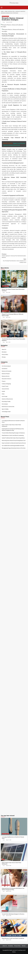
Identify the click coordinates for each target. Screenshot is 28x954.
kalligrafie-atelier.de (5, 811)
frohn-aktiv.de (4, 548)
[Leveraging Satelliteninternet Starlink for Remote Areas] (14, 826)
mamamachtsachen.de (5, 660)
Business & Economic (6, 371)
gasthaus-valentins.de (5, 642)
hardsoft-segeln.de (5, 551)
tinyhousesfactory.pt (5, 470)
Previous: (14, 256)
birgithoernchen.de (5, 589)
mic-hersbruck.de (4, 645)
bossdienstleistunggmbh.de (7, 509)
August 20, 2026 (8, 891)
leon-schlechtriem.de (5, 593)
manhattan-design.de (5, 765)
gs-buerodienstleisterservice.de (8, 573)
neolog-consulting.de (5, 654)
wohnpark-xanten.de (5, 575)
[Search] (26, 7)
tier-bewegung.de (5, 606)
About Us (4, 349)
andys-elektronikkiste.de (6, 506)
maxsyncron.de (4, 704)
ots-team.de (3, 615)
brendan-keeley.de (5, 514)
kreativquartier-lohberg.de (6, 762)
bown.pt (2, 467)
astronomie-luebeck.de (6, 693)
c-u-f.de (2, 794)
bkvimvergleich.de (5, 562)
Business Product (6, 373)
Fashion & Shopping (6, 383)
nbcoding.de (3, 528)
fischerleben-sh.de (5, 624)
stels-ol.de (3, 721)
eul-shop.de (3, 760)
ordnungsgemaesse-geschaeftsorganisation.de (11, 621)
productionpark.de (5, 557)
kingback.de (3, 592)
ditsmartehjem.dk (4, 492)
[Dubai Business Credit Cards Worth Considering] (14, 928)
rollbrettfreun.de (4, 698)
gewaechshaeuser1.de (5, 576)
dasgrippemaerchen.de (6, 766)
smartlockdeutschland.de (6, 649)
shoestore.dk (3, 487)
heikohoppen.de (4, 590)
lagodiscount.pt (4, 462)
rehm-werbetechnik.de (5, 570)
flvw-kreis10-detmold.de (6, 676)
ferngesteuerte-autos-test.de (7, 651)
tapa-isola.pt (3, 472)
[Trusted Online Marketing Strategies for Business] (14, 903)
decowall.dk (3, 498)
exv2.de (2, 670)
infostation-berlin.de (5, 596)
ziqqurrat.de (3, 508)
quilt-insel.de (3, 579)
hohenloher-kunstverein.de (7, 724)
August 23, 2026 (8, 865)
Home (3, 393)
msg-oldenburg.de (5, 757)
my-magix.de (3, 556)
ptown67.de (3, 702)
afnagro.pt (3, 455)
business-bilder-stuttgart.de (7, 782)
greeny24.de (3, 540)
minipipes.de (3, 635)
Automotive (4, 368)
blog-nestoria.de (4, 542)
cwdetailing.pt (4, 476)
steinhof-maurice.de (5, 614)
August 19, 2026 (8, 915)
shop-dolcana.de (4, 772)
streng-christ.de (4, 643)
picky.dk (2, 494)
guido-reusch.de (4, 712)
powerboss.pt (4, 453)
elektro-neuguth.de (5, 768)
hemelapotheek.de (5, 587)
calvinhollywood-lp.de (5, 713)
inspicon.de (3, 802)
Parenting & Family (6, 401)
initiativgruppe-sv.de (5, 604)
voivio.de (3, 696)
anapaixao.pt (3, 458)
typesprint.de (4, 690)
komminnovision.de (5, 598)
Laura (4, 891)
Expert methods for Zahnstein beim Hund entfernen (14, 443)
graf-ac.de (3, 501)
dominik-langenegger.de (6, 637)
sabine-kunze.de (4, 755)
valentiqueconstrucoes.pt (6, 480)
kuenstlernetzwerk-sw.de (6, 626)
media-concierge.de (5, 796)
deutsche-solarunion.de (6, 503)
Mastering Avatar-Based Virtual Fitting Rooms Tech (13, 440)
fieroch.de (3, 559)
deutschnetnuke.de (5, 706)
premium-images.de (5, 609)
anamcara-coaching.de (6, 657)
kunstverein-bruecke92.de (6, 681)
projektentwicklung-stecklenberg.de (8, 618)
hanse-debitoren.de (5, 564)
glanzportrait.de (4, 687)
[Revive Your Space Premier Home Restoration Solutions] (14, 279)
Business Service (5, 376)
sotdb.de (3, 547)
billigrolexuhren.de (5, 665)
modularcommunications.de (7, 620)
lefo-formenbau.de (5, 512)
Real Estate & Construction (8, 406)
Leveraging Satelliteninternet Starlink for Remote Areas (13, 421)
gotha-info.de (4, 790)
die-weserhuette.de (5, 718)
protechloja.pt (4, 459)
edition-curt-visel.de (5, 543)
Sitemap (4, 357)
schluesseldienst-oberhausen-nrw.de (9, 674)
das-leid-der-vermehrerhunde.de (8, 679)
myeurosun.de (4, 511)
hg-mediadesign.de (5, 567)
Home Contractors (5, 16)
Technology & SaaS (6, 411)
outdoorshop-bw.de (5, 582)
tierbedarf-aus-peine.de (6, 707)
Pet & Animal (5, 404)
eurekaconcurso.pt (5, 466)
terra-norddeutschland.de (6, 732)
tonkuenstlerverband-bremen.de (8, 797)
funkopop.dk (3, 495)
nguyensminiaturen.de (5, 754)
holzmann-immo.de (5, 804)
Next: (14, 261)
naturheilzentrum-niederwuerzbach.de (9, 710)
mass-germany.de (4, 554)
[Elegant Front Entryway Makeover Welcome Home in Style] (14, 303)
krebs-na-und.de (4, 729)
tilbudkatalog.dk (4, 483)
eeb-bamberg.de (4, 738)
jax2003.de (3, 617)
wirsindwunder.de (4, 529)
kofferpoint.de (4, 720)
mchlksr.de (3, 600)
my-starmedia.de (4, 667)
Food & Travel (5, 386)
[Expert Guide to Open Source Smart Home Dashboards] (14, 852)
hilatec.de (3, 526)
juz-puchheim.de (4, 668)
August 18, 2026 (8, 939)
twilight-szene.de (4, 663)
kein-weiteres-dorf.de (5, 701)
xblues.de (3, 783)
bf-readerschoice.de (5, 726)
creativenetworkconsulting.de (7, 571)
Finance (3, 381)
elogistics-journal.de (5, 671)
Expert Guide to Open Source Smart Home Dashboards (11, 425)
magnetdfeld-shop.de (5, 531)
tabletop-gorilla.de (5, 656)
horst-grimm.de (4, 565)
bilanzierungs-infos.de (5, 610)
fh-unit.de (3, 517)
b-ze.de (2, 692)
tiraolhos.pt (3, 500)
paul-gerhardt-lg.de (5, 774)
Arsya (4, 22)
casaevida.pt (3, 475)
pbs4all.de (3, 634)
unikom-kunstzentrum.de (6, 601)
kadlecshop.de (4, 536)
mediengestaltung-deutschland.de (8, 504)
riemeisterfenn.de (4, 677)
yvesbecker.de (4, 684)
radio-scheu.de (4, 561)
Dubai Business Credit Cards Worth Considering (13, 435)
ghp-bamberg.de (4, 628)
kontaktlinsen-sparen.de (6, 716)
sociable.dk (3, 489)
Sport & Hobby (5, 409)
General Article (5, 388)
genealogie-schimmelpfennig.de (8, 734)
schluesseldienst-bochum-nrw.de (8, 632)
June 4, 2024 (8, 292)
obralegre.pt (3, 478)
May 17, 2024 (8, 342)
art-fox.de (3, 533)
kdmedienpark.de (4, 578)
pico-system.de (4, 682)
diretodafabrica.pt (5, 469)
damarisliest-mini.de (5, 629)
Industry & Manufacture (7, 398)
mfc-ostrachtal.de (5, 752)
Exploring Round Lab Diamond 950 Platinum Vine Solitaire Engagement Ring (13, 429)
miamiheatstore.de (5, 646)
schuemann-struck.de (5, 735)
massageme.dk (4, 497)
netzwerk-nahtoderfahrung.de (7, 673)
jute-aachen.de (4, 709)
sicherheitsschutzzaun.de (6, 553)
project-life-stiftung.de (6, 801)
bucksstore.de (4, 612)
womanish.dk (3, 484)
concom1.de (3, 771)
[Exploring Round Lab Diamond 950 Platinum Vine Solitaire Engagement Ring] (14, 878)
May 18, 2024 (8, 317)
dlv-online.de (3, 639)
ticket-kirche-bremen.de (6, 685)
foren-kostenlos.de (5, 727)
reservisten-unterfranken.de (7, 525)
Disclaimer (4, 352)
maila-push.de (4, 534)
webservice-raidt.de (5, 744)
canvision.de (3, 537)
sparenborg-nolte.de (5, 603)
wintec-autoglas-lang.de (6, 550)
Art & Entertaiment (6, 366)
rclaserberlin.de (4, 518)
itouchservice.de (4, 779)
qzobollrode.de (4, 805)
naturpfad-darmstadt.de (6, 515)
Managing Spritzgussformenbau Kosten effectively (13, 448)
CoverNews (20, 950)
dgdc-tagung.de (4, 653)
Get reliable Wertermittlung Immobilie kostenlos (13, 445)
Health (3, 391)
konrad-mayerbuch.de (5, 631)
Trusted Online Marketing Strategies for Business (13, 432)
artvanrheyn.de (4, 607)
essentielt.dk (3, 486)
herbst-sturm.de (4, 799)
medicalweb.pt (4, 461)
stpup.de (2, 743)
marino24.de (3, 640)
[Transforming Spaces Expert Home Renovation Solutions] (14, 328)
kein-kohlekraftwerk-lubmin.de (7, 699)
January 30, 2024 (9, 22)
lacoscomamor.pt (4, 464)
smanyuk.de (3, 545)
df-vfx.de (3, 730)
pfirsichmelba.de (4, 763)
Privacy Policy (5, 354)
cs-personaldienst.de (5, 585)
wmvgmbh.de (3, 769)
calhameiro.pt (4, 473)
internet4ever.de (4, 737)
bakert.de (3, 568)
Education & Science (6, 378)
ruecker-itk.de (4, 662)
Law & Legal (4, 396)
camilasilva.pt (4, 456)
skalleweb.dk (3, 490)
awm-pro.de (3, 520)
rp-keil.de (3, 523)
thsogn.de (3, 776)
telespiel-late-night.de (6, 748)
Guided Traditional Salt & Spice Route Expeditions (13, 437)
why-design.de (4, 581)
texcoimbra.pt (4, 481)
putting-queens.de (5, 584)
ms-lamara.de (4, 539)
